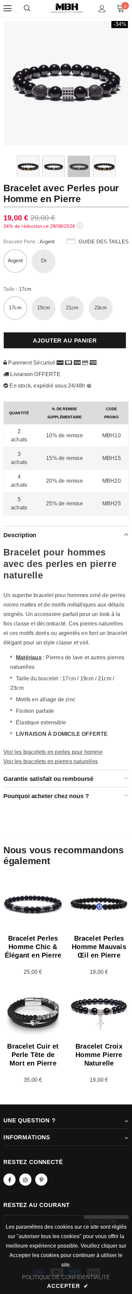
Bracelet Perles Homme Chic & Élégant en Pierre (33, 947)
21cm (72, 307)
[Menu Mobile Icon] (7, 8)
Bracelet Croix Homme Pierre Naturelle (99, 1055)
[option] (66, 83)
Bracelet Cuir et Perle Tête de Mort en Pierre (33, 1055)
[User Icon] (102, 8)
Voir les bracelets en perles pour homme (53, 752)
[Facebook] (9, 1180)
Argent (15, 260)
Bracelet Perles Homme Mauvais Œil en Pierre (99, 947)
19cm (43, 307)
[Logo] (67, 8)
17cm (15, 307)
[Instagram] (25, 1180)
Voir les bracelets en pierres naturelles (50, 761)
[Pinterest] (41, 1180)
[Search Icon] (27, 8)
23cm (100, 307)
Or (44, 260)
